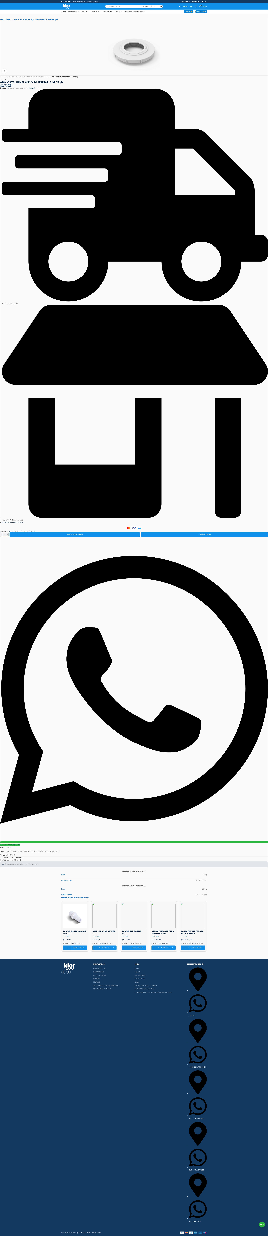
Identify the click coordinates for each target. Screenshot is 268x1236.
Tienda (137, 972)
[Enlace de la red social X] (12, 860)
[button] (75, 948)
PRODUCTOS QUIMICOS (102, 989)
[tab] (134, 870)
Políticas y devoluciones (146, 985)
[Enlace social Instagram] (68, 972)
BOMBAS (96, 979)
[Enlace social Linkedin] (17, 860)
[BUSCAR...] (161, 6)
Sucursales (140, 979)
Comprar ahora (204, 534)
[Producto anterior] (1, 80)
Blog (137, 968)
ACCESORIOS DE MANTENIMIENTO (106, 985)
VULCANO (10, 855)
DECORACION (98, 972)
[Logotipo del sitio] (66, 6)
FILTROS (96, 982)
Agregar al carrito (75, 534)
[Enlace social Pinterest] (15, 860)
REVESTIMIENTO (99, 975)
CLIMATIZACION (99, 968)
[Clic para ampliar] (4, 71)
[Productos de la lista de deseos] (196, 6)
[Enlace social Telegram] (20, 860)
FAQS (137, 982)
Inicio (1, 77)
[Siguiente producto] (5, 80)
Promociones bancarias (145, 989)
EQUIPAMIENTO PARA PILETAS (15, 77)
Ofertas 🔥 (188, 11)
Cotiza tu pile (201, 11)
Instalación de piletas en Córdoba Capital (153, 992)
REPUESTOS (31, 77)
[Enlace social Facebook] (10, 860)
